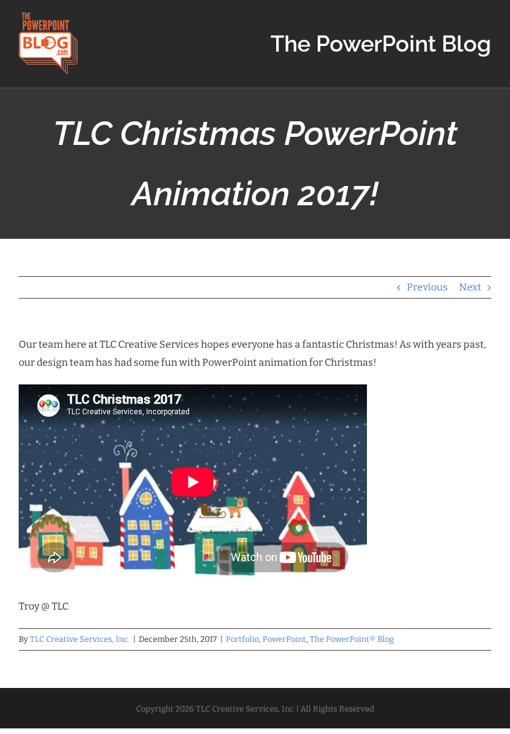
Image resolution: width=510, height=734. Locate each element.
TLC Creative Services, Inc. (80, 639)
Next (470, 287)
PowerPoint (284, 639)
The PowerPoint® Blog (352, 639)
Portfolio (242, 639)
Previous (427, 287)
